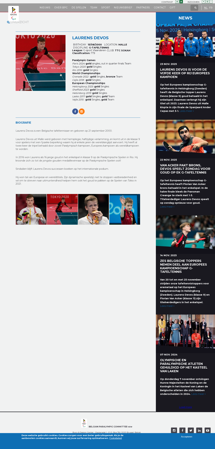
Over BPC (61, 7)
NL (206, 8)
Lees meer (186, 111)
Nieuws (45, 7)
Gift (172, 7)
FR (210, 8)
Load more (185, 407)
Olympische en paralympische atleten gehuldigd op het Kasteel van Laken (183, 365)
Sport (105, 7)
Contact (160, 7)
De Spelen (79, 7)
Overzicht (20, 22)
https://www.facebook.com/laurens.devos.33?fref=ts (75, 109)
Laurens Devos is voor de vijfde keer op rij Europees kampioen (185, 73)
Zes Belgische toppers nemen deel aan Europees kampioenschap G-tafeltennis (183, 266)
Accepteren (186, 436)
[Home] (13, 13)
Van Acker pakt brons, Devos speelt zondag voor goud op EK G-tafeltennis (185, 169)
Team (93, 7)
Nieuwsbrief (123, 7)
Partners (143, 7)
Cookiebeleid (115, 438)
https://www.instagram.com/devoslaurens (82, 109)
